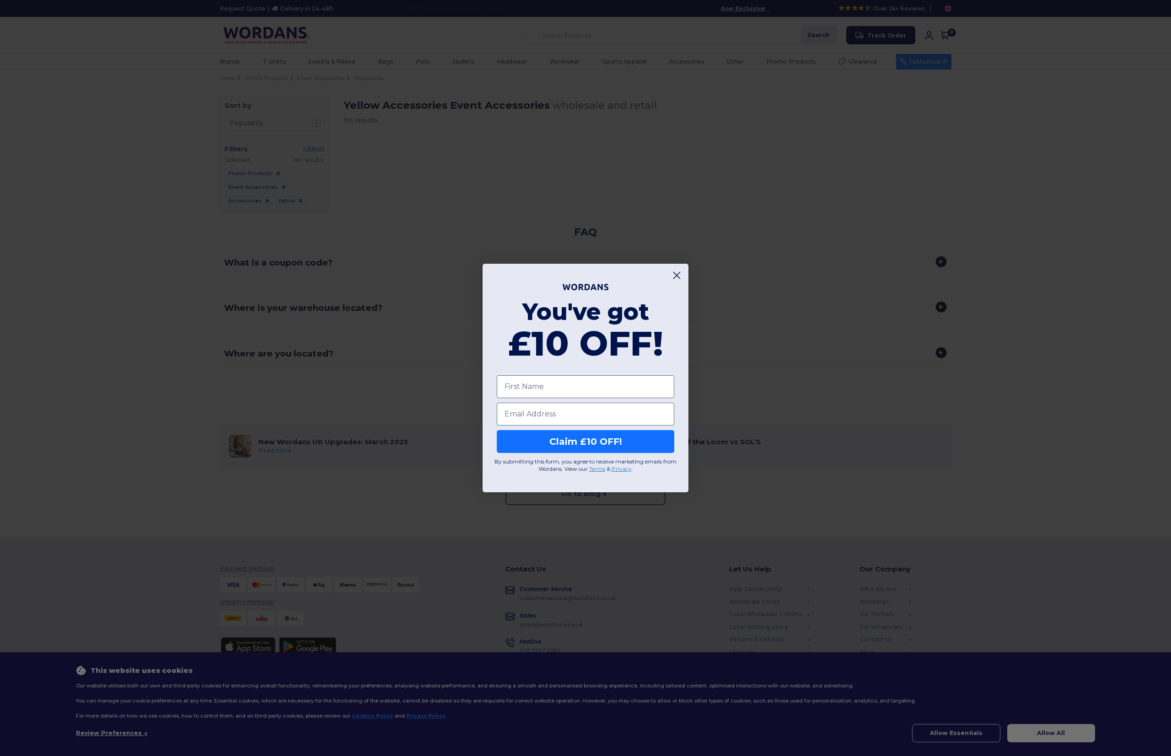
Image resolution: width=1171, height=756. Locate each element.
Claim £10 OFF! (585, 441)
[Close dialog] (677, 275)
